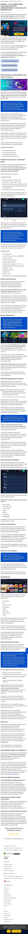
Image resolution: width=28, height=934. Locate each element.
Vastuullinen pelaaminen (8, 919)
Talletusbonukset (7, 893)
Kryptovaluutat (6, 516)
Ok (8, 931)
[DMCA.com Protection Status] (16, 854)
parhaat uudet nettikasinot (13, 774)
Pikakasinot (6, 891)
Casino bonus (6, 889)
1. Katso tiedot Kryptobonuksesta (10, 60)
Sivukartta (6, 911)
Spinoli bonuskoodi (7, 868)
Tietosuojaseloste (7, 915)
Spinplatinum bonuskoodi (9, 870)
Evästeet (5, 917)
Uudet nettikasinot (7, 901)
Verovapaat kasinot (7, 895)
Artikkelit (5, 905)
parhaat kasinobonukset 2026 (8, 18)
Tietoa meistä (6, 913)
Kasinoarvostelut (7, 921)
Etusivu (2, 1)
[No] (26, 929)
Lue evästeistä (16, 931)
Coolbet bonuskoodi (8, 866)
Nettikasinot (6, 1)
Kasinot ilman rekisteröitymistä (10, 897)
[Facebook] (7, 858)
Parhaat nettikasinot (8, 899)
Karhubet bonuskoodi (8, 864)
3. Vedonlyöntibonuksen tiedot (9, 70)
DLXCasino (18, 455)
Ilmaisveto (3, 685)
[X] (5, 858)
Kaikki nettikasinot (7, 903)
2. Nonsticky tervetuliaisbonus (9, 65)
